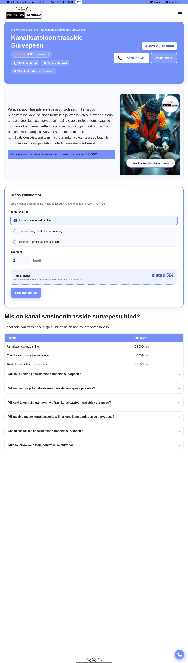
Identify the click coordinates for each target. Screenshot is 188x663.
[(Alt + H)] (24, 12)
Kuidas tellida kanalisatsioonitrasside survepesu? (42, 445)
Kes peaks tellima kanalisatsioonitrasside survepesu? (45, 430)
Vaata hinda (164, 57)
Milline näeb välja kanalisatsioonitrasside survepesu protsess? (51, 388)
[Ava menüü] (180, 12)
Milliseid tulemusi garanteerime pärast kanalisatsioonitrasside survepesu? (59, 402)
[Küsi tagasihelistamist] (179, 654)
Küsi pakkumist (26, 292)
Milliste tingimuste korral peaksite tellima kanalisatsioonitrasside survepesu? (61, 416)
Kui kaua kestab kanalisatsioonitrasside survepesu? (44, 374)
